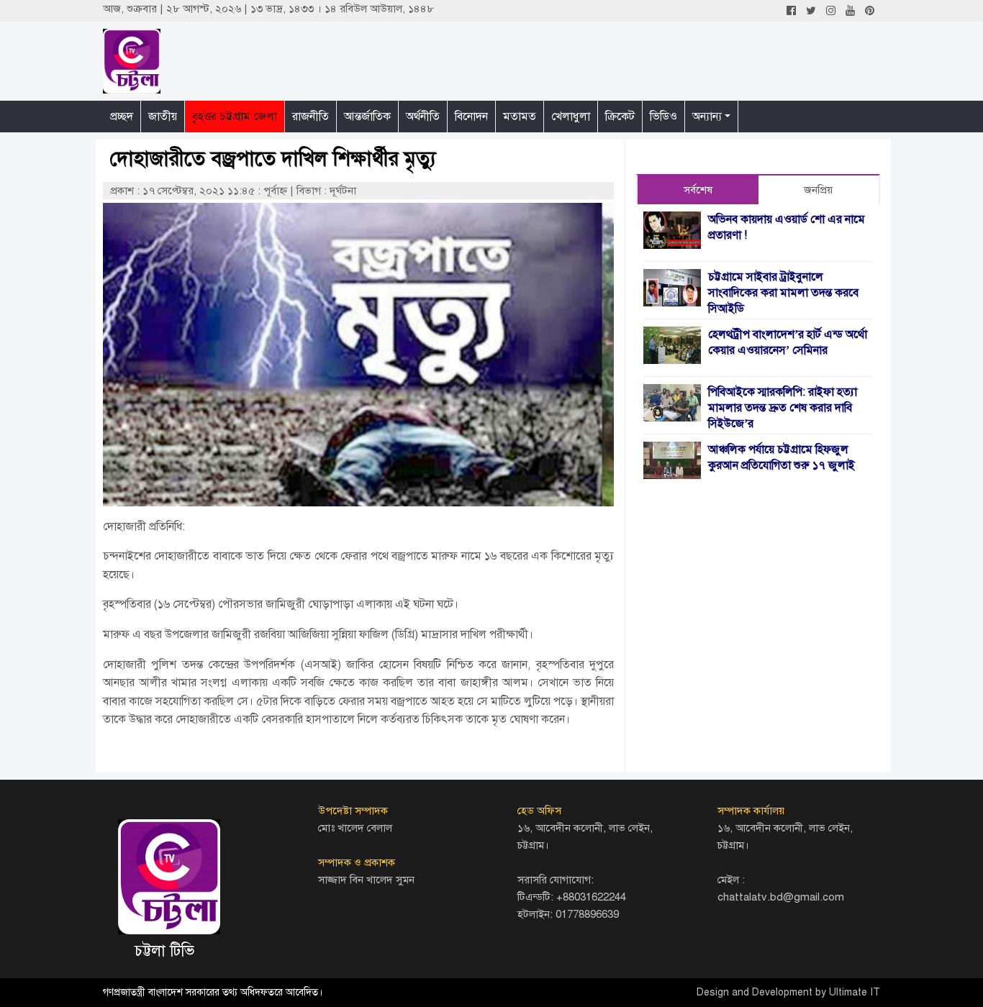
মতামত (519, 116)
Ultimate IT (854, 992)
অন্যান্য (707, 116)
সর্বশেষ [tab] (698, 189)
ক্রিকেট (620, 116)
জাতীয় (162, 116)
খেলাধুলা (570, 116)
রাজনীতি (310, 116)
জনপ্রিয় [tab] (818, 189)
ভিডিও (663, 116)
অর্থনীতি (423, 116)
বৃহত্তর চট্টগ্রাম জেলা (234, 116)
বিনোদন (471, 116)
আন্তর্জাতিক (367, 116)
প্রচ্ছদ (121, 116)
